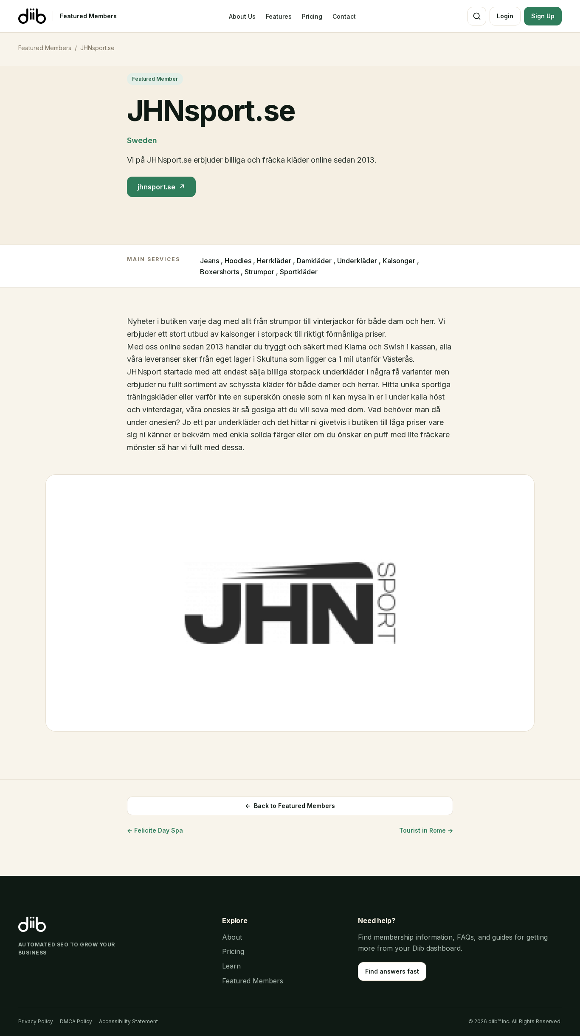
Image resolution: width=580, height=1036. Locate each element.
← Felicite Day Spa (155, 830)
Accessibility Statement (128, 1021)
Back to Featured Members (290, 805)
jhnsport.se (161, 187)
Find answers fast (392, 971)
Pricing (312, 16)
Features (279, 16)
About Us (242, 16)
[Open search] (476, 16)
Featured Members (88, 16)
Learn (231, 966)
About (232, 937)
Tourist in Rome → (426, 830)
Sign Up (543, 16)
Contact (344, 16)
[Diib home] (32, 16)
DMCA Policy (76, 1021)
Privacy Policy (35, 1021)
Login (505, 16)
